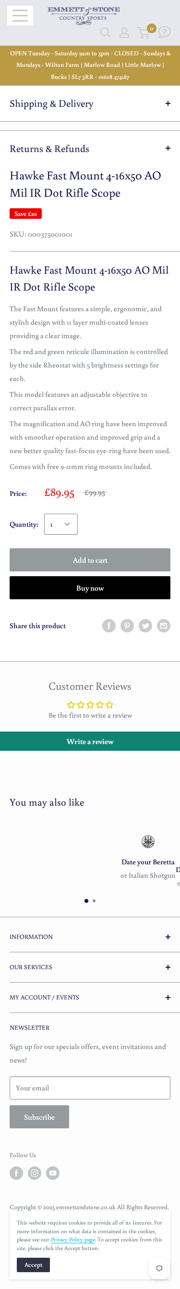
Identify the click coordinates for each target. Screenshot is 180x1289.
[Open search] (105, 32)
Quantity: (24, 524)
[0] (144, 32)
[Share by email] (163, 625)
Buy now (90, 588)
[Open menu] (20, 15)
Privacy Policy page (73, 1239)
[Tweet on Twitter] (145, 625)
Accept (33, 1265)
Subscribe (39, 1117)
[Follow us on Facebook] (16, 1173)
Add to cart (90, 560)
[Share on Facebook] (109, 625)
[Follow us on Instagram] (34, 1173)
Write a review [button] (90, 741)
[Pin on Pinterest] (127, 625)
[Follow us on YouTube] (53, 1173)
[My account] (124, 32)
